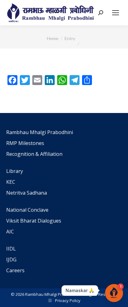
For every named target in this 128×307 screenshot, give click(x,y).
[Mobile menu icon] (115, 13)
